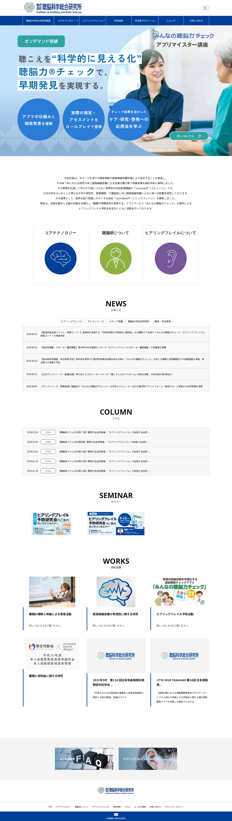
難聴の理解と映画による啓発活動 (50, 614)
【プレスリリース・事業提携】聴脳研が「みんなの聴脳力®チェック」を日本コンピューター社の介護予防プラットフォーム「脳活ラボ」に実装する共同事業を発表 (121, 386)
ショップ (171, 20)
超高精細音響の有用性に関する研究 (115, 614)
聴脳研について (81, 806)
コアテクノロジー (66, 20)
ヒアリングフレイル (93, 20)
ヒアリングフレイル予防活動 (175, 614)
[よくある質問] (84, 768)
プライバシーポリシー (174, 806)
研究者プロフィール (145, 20)
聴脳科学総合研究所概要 (38, 20)
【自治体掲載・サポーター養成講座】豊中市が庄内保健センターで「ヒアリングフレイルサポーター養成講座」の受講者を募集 (103, 347)
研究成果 (118, 20)
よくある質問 (140, 806)
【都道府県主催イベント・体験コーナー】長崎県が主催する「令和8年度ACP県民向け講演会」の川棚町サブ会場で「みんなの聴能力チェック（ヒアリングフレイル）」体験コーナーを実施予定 (122, 334)
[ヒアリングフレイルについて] (148, 768)
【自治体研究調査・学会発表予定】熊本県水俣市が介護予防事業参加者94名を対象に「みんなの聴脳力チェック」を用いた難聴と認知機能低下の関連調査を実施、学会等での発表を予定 (122, 360)
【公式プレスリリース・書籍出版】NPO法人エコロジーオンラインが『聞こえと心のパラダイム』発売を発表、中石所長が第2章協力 (106, 374)
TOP (50, 806)
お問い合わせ (196, 20)
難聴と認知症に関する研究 (46, 676)
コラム (127, 806)
